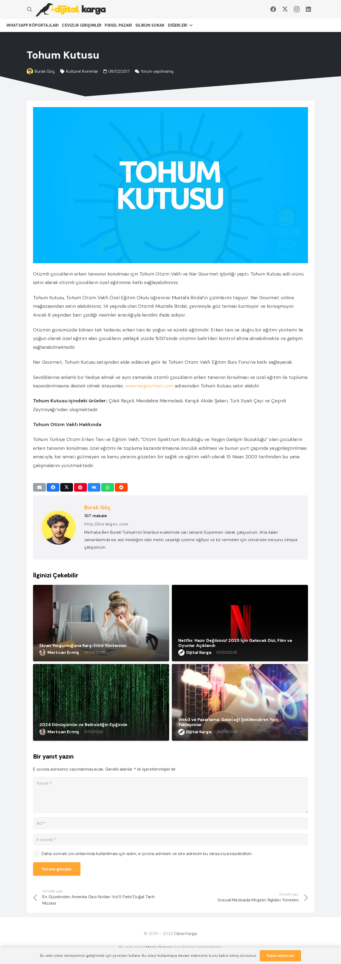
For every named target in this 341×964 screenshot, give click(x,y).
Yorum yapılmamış (157, 71)
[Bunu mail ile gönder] (39, 487)
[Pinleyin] (80, 487)
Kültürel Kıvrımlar (82, 71)
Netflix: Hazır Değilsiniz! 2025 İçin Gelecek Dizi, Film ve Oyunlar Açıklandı (235, 643)
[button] (29, 9)
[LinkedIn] (308, 9)
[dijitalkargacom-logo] (71, 9)
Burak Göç (45, 71)
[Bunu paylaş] (53, 487)
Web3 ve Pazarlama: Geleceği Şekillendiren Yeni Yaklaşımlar (228, 722)
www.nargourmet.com (149, 386)
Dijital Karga (198, 652)
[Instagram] (297, 9)
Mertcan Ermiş (63, 652)
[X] (285, 9)
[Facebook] (273, 9)
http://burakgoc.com (106, 524)
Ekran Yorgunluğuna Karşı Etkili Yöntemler (83, 645)
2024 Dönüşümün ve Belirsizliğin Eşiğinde (83, 724)
